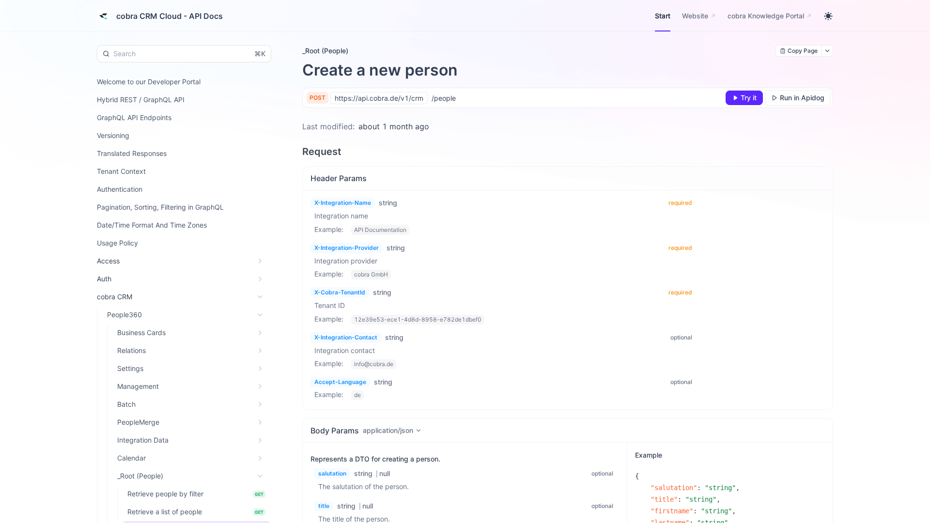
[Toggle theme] (828, 16)
